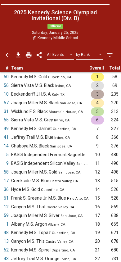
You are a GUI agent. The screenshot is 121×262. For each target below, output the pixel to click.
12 (6, 206)
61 (6, 198)
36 (6, 189)
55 (6, 119)
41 (6, 137)
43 (6, 258)
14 (6, 145)
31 (6, 111)
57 (6, 102)
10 (6, 94)
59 (6, 215)
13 (6, 241)
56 (6, 85)
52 (6, 249)
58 (6, 171)
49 (6, 128)
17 (6, 180)
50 (6, 76)
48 (6, 232)
